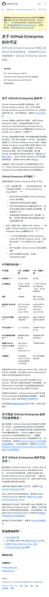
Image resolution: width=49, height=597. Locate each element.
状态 (31, 586)
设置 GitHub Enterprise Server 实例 (21, 544)
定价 (36, 159)
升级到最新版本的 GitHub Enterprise (22, 25)
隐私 (26, 586)
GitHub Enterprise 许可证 (26, 10)
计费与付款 (10, 10)
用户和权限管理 (31, 399)
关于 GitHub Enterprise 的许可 (22, 98)
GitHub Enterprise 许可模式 (17, 176)
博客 (12, 588)
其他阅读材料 (10, 531)
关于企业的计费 (12, 537)
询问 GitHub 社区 (10, 568)
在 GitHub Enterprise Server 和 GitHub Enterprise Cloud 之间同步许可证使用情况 (24, 447)
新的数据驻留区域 (19, 403)
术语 (21, 586)
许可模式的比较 (10, 264)
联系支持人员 (9, 571)
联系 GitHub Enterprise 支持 (23, 28)
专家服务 (5, 588)
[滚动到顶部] (43, 591)
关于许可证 (42, 10)
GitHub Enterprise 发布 (16, 547)
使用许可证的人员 (32, 540)
